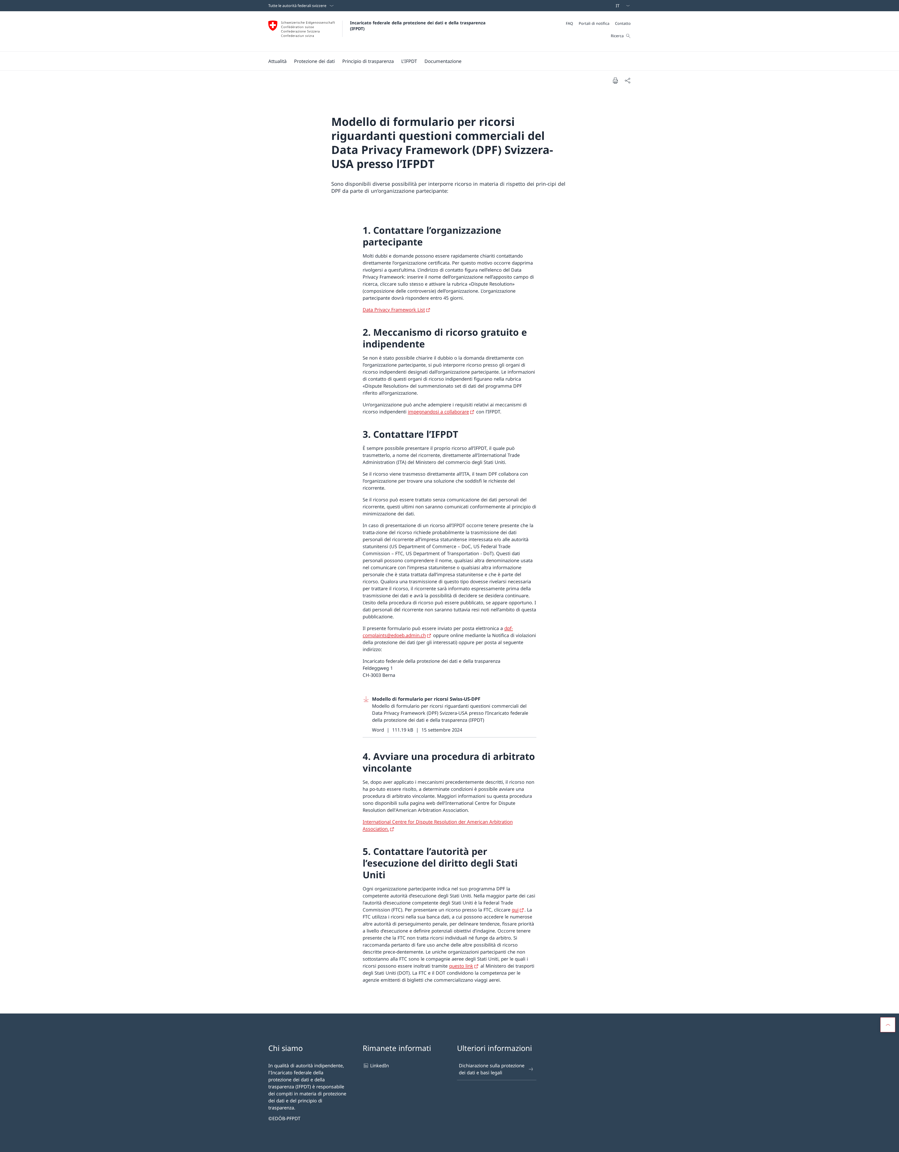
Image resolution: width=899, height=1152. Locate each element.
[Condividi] (627, 80)
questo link (461, 966)
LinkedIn (379, 1065)
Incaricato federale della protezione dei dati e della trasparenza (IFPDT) (419, 25)
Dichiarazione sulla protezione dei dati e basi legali (491, 1069)
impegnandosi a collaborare (438, 411)
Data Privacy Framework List (394, 309)
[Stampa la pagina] (615, 80)
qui (515, 910)
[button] (277, 61)
